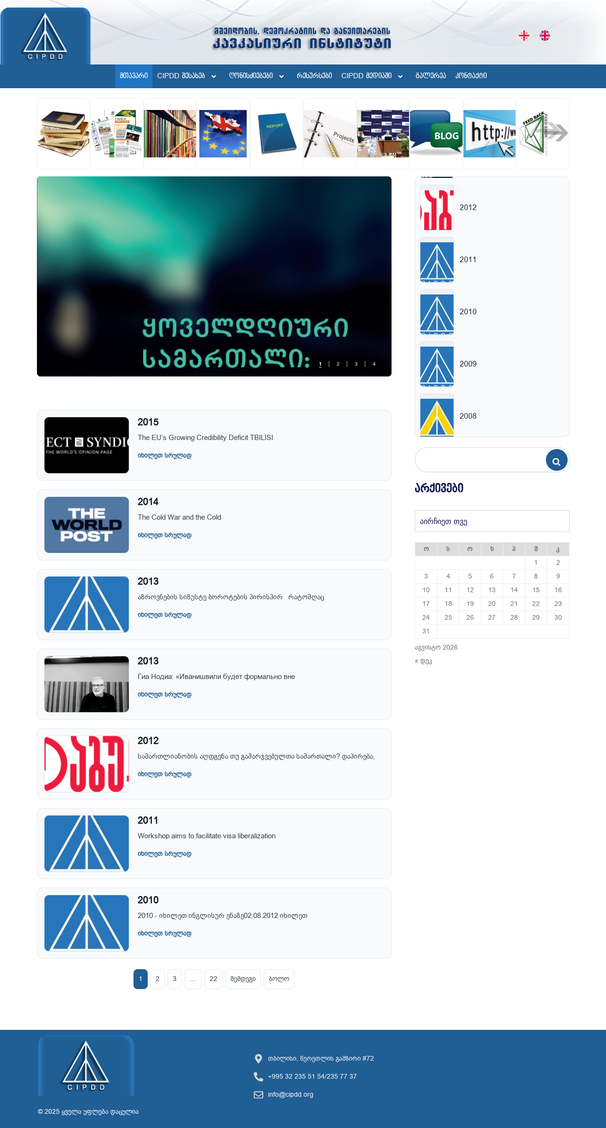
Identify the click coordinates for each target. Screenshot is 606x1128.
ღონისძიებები (251, 76)
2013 (148, 581)
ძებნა (559, 460)
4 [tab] (374, 364)
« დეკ (423, 660)
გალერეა (431, 76)
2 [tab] (338, 364)
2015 (148, 422)
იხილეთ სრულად (165, 455)
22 (213, 978)
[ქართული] (524, 36)
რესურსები (314, 76)
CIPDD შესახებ (181, 76)
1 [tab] (320, 364)
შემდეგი (243, 978)
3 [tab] (356, 364)
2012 (148, 740)
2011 (148, 820)
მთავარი (134, 76)
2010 (148, 900)
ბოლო (279, 978)
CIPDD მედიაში (366, 76)
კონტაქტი (471, 76)
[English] (545, 36)
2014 (148, 501)
